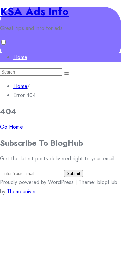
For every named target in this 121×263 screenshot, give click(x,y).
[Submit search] (66, 73)
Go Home (11, 127)
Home (20, 57)
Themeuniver (21, 191)
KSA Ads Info (34, 11)
